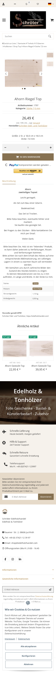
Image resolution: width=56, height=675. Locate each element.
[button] (15, 4)
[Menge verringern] (5, 147)
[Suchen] (51, 36)
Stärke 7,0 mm (33, 108)
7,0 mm (35, 283)
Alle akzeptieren (28, 646)
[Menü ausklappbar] (4, 20)
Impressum (10, 639)
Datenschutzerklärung (13, 485)
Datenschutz (24, 639)
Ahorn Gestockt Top (15, 365)
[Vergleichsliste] (26, 4)
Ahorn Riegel (37, 289)
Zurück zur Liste (9, 43)
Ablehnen (28, 664)
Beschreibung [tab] (9, 181)
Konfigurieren (28, 656)
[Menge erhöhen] (51, 147)
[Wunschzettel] (38, 4)
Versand (36, 123)
